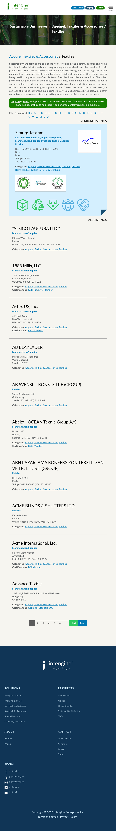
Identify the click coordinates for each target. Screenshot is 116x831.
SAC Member (45, 290)
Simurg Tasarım (29, 133)
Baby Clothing (52, 170)
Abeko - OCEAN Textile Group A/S (44, 422)
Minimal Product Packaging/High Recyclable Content (23, 205)
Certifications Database (15, 706)
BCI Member (34, 567)
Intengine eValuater (13, 701)
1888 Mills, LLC (26, 266)
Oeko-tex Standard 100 (40, 608)
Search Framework (13, 716)
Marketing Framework (15, 722)
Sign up (90, 8)
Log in (100, 8)
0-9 (30, 113)
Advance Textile (27, 584)
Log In (26, 101)
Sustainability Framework (16, 711)
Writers (8, 744)
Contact (64, 731)
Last (82, 623)
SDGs (60, 716)
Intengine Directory (14, 696)
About (9, 731)
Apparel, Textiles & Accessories (33, 56)
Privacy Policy (68, 817)
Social (9, 764)
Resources (66, 688)
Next (73, 623)
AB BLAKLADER (27, 347)
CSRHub (32, 290)
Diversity (68, 205)
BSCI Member (35, 330)
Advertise (62, 744)
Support (61, 754)
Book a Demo (64, 739)
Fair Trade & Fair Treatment (83, 205)
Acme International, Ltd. (34, 543)
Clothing (66, 166)
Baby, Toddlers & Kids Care (29, 170)
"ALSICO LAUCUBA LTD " (36, 229)
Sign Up (15, 101)
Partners (8, 739)
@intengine (14, 771)
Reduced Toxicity (53, 205)
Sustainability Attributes (69, 711)
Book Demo (78, 8)
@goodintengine (16, 777)
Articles (61, 701)
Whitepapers (64, 696)
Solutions (12, 688)
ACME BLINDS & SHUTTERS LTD (43, 506)
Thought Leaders (65, 706)
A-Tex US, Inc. (25, 307)
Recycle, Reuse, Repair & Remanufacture (38, 205)
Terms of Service (48, 817)
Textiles (76, 166)
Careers (61, 749)
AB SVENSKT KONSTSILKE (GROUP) (46, 385)
